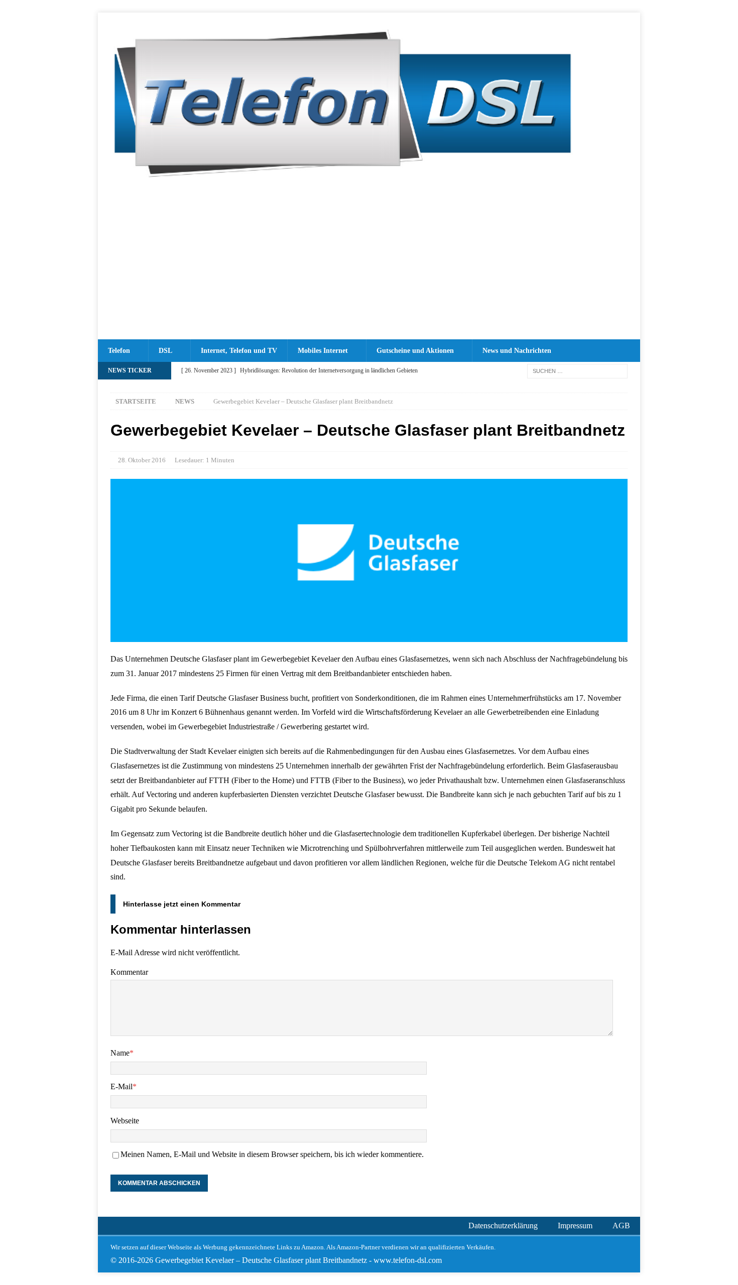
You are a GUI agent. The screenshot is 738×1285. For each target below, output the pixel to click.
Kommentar (129, 972)
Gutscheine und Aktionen (415, 350)
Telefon (119, 350)
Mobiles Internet (323, 350)
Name (120, 1053)
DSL (165, 350)
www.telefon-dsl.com (408, 1260)
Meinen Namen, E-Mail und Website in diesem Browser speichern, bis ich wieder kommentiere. (272, 1154)
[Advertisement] (369, 264)
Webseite (124, 1120)
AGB (621, 1225)
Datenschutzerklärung (503, 1225)
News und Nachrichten (516, 350)
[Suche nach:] (577, 370)
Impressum (575, 1225)
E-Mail (121, 1086)
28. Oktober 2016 (142, 460)
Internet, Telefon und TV (239, 350)
